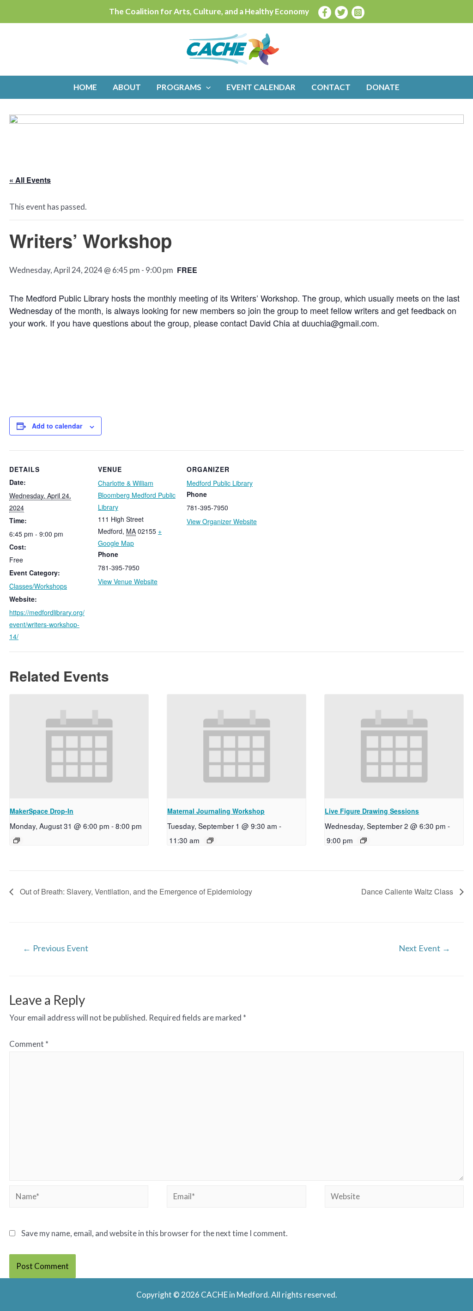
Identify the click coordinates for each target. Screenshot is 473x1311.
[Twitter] (341, 12)
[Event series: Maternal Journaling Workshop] (210, 840)
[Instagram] (358, 12)
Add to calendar (57, 425)
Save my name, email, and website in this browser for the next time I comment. (154, 1233)
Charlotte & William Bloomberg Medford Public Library (137, 495)
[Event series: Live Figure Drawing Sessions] (363, 840)
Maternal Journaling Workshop (216, 811)
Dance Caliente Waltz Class (408, 891)
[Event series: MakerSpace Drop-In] (16, 840)
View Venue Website (128, 581)
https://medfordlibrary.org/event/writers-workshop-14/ (47, 624)
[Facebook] (324, 12)
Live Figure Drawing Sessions (372, 811)
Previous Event (55, 948)
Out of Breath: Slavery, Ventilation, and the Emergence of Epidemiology (135, 891)
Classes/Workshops (38, 586)
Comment (29, 1044)
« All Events (30, 180)
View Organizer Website (222, 521)
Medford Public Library (220, 483)
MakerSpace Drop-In (41, 811)
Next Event (424, 948)
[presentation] (79, 746)
